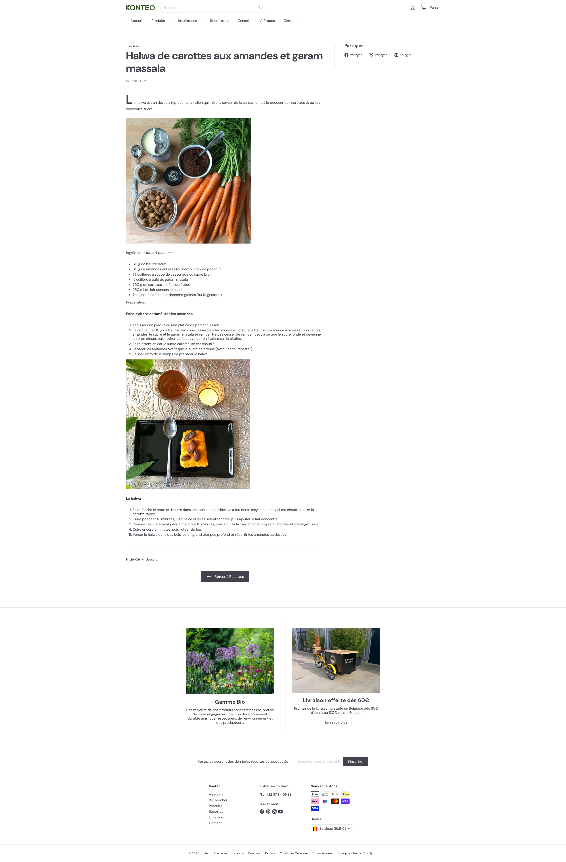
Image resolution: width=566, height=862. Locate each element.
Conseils (244, 20)
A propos (216, 794)
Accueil (136, 20)
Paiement (254, 853)
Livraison (216, 817)
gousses (213, 294)
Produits (158, 20)
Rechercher (218, 800)
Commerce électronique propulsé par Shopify (343, 853)
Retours (270, 853)
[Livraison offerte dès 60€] (336, 660)
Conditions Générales (294, 853)
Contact (290, 20)
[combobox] (213, 8)
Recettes (218, 20)
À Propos (267, 20)
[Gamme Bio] (230, 661)
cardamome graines (179, 294)
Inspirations (188, 20)
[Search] (261, 8)
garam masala (176, 279)
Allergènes (221, 853)
